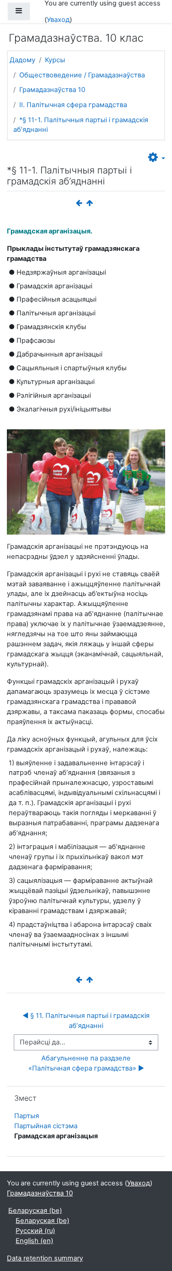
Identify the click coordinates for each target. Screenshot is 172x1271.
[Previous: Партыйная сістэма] (80, 203)
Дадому (22, 60)
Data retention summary (45, 1258)
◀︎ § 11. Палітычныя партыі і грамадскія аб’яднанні (86, 1020)
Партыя (26, 1116)
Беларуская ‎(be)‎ (35, 1210)
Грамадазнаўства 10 (52, 90)
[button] (156, 157)
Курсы (55, 60)
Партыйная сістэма (46, 1126)
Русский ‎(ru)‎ (35, 1231)
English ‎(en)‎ (34, 1241)
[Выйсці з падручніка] (91, 203)
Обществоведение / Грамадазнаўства (82, 75)
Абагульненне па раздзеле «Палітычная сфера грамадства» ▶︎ (86, 1063)
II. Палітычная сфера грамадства (73, 105)
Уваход (58, 20)
